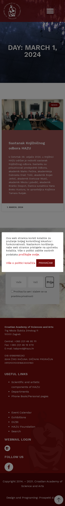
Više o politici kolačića (20, 263)
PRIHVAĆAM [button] (46, 262)
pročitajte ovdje (29, 254)
